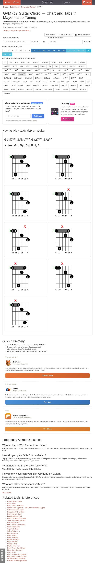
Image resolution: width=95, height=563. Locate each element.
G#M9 (73, 86)
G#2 (75, 62)
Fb (49, 50)
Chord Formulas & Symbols (16, 518)
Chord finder (11, 552)
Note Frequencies (13, 523)
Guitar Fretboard (12, 537)
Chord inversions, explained (16, 554)
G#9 (65, 90)
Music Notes (11, 503)
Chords (5, 7)
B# (10, 54)
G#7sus (16, 82)
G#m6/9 (57, 89)
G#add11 (83, 89)
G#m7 (6, 74)
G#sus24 (68, 62)
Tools (17, 2)
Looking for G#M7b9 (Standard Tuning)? (16, 30)
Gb (54, 50)
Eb (44, 50)
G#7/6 (87, 74)
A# (5, 54)
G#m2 (15, 66)
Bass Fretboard (12, 542)
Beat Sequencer (12, 533)
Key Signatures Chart (14, 516)
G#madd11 (7, 93)
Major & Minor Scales (14, 501)
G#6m (28, 66)
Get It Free (67, 119)
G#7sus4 (38, 78)
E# (79, 50)
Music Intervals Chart (14, 514)
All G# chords (6, 493)
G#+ (16, 62)
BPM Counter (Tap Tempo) (16, 525)
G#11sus (38, 89)
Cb (34, 50)
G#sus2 (35, 62)
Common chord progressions (17, 561)
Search (34, 42)
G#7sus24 (56, 78)
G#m (10, 62)
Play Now (47, 402)
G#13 (74, 90)
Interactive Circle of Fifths (15, 512)
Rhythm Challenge (13, 546)
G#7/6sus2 (7, 78)
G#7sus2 (47, 78)
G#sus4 (53, 62)
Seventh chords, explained (16, 559)
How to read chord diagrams (16, 556)
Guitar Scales (11, 535)
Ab (59, 50)
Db (39, 50)
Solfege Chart (12, 544)
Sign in (88, 2)
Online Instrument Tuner (15, 510)
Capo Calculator (12, 529)
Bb (64, 50)
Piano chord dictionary (14, 550)
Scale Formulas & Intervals (16, 520)
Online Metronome (13, 531)
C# (69, 50)
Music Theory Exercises (15, 505)
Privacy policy (32, 120)
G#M (42, 66)
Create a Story (47, 375)
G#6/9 (35, 66)
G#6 (21, 66)
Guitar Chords (14, 7)
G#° (29, 62)
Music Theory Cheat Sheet (16, 548)
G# (89, 50)
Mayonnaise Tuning (28, 7)
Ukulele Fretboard (13, 539)
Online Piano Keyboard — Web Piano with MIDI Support (26, 508)
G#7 (49, 66)
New (8, 2)
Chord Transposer (13, 527)
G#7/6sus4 (18, 78)
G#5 (60, 62)
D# (74, 50)
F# (83, 50)
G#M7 (87, 70)
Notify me (38, 116)
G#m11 (54, 86)
